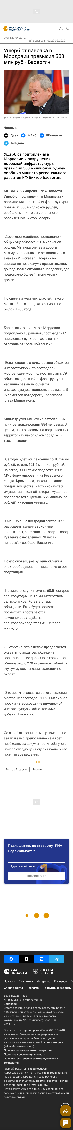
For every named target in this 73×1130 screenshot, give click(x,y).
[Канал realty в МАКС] (11, 959)
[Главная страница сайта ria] (4, 28)
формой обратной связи (52, 1080)
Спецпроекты (13, 987)
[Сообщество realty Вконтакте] (41, 959)
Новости (9, 981)
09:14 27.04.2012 (15, 37)
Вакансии (10, 1003)
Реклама (33, 987)
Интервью (43, 981)
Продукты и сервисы (56, 987)
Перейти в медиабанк (55, 117)
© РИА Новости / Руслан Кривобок (22, 117)
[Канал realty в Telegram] (56, 959)
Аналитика (26, 981)
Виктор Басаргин (16, 769)
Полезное (60, 981)
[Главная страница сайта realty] (23, 28)
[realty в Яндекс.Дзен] (26, 959)
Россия (37, 769)
